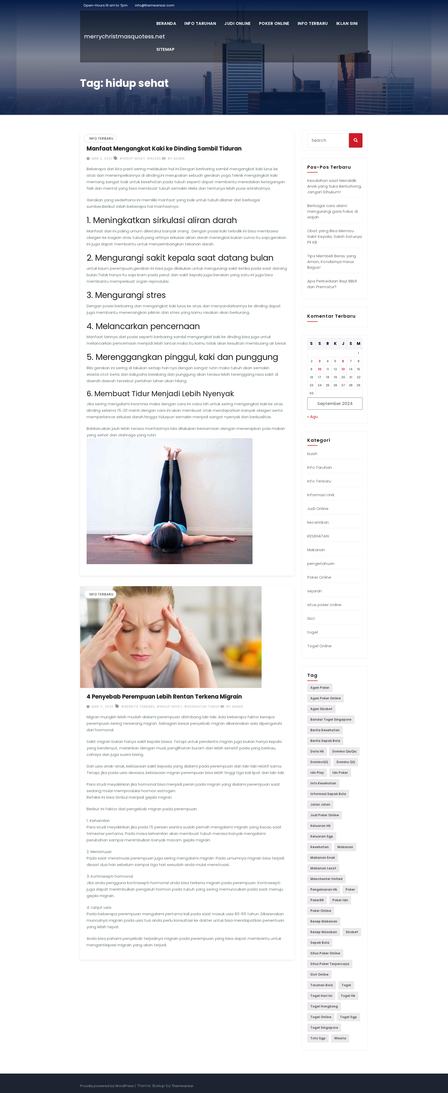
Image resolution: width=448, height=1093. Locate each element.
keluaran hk (320, 826)
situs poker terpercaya (329, 964)
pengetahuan (320, 563)
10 (319, 369)
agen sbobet (321, 709)
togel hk (348, 995)
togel (312, 632)
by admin (176, 158)
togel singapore (324, 1027)
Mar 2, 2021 (101, 158)
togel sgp (348, 1017)
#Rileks (154, 158)
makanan (345, 847)
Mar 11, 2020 (102, 706)
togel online (320, 1017)
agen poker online (325, 698)
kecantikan (318, 522)
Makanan (316, 549)
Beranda (166, 23)
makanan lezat (323, 868)
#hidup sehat (132, 158)
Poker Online (274, 23)
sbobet (352, 932)
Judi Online (237, 23)
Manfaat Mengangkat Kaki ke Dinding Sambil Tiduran (164, 149)
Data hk (317, 751)
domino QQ (346, 762)
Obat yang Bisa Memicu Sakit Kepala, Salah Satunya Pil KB (334, 236)
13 (343, 369)
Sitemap (165, 49)
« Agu (312, 416)
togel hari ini (321, 995)
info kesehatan (323, 783)
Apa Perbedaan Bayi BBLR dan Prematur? (332, 283)
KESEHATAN (318, 536)
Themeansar (182, 1085)
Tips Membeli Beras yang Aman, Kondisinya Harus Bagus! (331, 261)
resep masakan (323, 932)
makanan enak (322, 857)
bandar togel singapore (330, 719)
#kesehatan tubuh (202, 706)
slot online (319, 974)
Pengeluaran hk (323, 889)
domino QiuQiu (344, 751)
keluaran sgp (321, 836)
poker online (320, 911)
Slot (311, 618)
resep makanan (323, 921)
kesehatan (319, 847)
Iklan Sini (347, 23)
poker (350, 889)
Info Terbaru (313, 23)
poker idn (340, 900)
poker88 (317, 900)
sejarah (314, 591)
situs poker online (324, 604)
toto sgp (318, 1038)
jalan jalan (320, 804)
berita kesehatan (325, 730)
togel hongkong (324, 1006)
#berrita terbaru (138, 706)
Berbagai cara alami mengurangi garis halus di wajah (332, 211)
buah (312, 453)
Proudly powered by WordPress (107, 1085)
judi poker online (324, 815)
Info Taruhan (200, 23)
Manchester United (326, 879)
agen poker (319, 687)
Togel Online (319, 646)
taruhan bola (321, 985)
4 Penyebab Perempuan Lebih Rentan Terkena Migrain (164, 697)
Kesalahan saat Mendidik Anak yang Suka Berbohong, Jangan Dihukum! (334, 186)
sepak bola (319, 942)
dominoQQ (319, 762)
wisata (340, 1038)
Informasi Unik (320, 495)
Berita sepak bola (325, 741)
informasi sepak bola (328, 794)
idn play (317, 772)
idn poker (340, 772)
